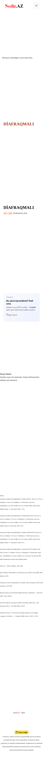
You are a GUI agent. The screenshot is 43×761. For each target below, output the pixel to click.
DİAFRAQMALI (18, 124)
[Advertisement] (21, 33)
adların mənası (4, 729)
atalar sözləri (4, 725)
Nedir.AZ (16, 713)
